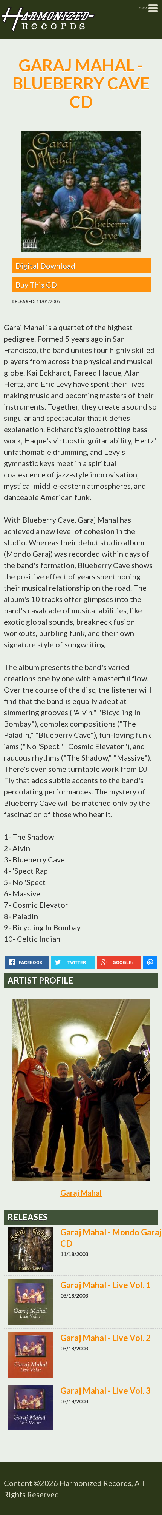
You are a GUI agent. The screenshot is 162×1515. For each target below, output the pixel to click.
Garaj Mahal (81, 1192)
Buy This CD (36, 284)
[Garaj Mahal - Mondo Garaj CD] (83, 1250)
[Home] (47, 19)
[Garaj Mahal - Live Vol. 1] (83, 1303)
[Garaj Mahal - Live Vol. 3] (83, 1408)
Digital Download (45, 265)
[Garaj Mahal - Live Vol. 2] (83, 1355)
